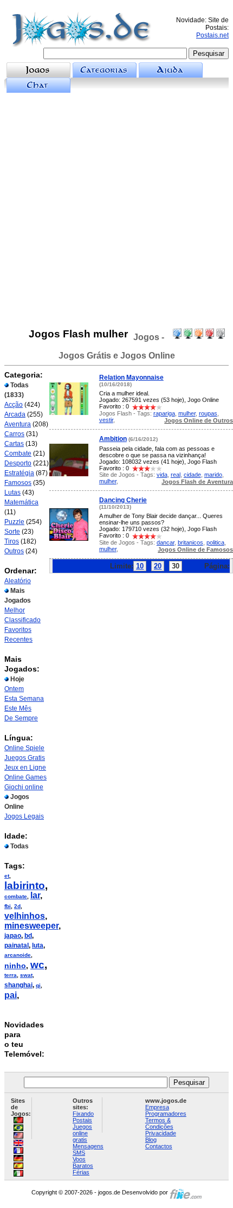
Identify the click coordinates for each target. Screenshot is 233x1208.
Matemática (21, 502)
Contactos (158, 1146)
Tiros (11, 541)
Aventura (17, 424)
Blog (151, 1139)
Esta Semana (24, 698)
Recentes (18, 639)
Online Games (25, 777)
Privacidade (160, 1133)
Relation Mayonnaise (131, 377)
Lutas (12, 492)
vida (162, 474)
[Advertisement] (116, 210)
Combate (17, 453)
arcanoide (17, 955)
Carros (14, 434)
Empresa (157, 1107)
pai (10, 995)
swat (26, 975)
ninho (15, 965)
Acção (13, 404)
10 (140, 566)
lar (35, 895)
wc (37, 964)
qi (38, 985)
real (175, 474)
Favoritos (17, 630)
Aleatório (17, 581)
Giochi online (23, 787)
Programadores (165, 1113)
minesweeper (31, 925)
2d (17, 906)
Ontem (14, 689)
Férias (81, 1172)
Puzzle (14, 522)
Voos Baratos (83, 1162)
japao (12, 935)
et (6, 876)
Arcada (14, 414)
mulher (187, 413)
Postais (82, 1120)
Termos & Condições (159, 1123)
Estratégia (19, 473)
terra (10, 975)
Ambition (113, 439)
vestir (106, 420)
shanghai (18, 985)
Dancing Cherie (123, 500)
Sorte (12, 531)
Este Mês (17, 708)
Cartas (14, 444)
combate (15, 896)
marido (213, 474)
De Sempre (21, 718)
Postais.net (212, 35)
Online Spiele (24, 748)
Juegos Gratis (24, 758)
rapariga (164, 413)
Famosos (17, 483)
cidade (192, 474)
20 (157, 566)
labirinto (24, 885)
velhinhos (24, 916)
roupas (208, 413)
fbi (7, 906)
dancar (165, 542)
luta (37, 945)
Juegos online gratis (82, 1133)
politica (215, 542)
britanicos (190, 542)
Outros (14, 551)
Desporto (17, 463)
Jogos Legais (24, 816)
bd (28, 935)
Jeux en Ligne (25, 767)
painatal (16, 945)
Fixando (83, 1113)
